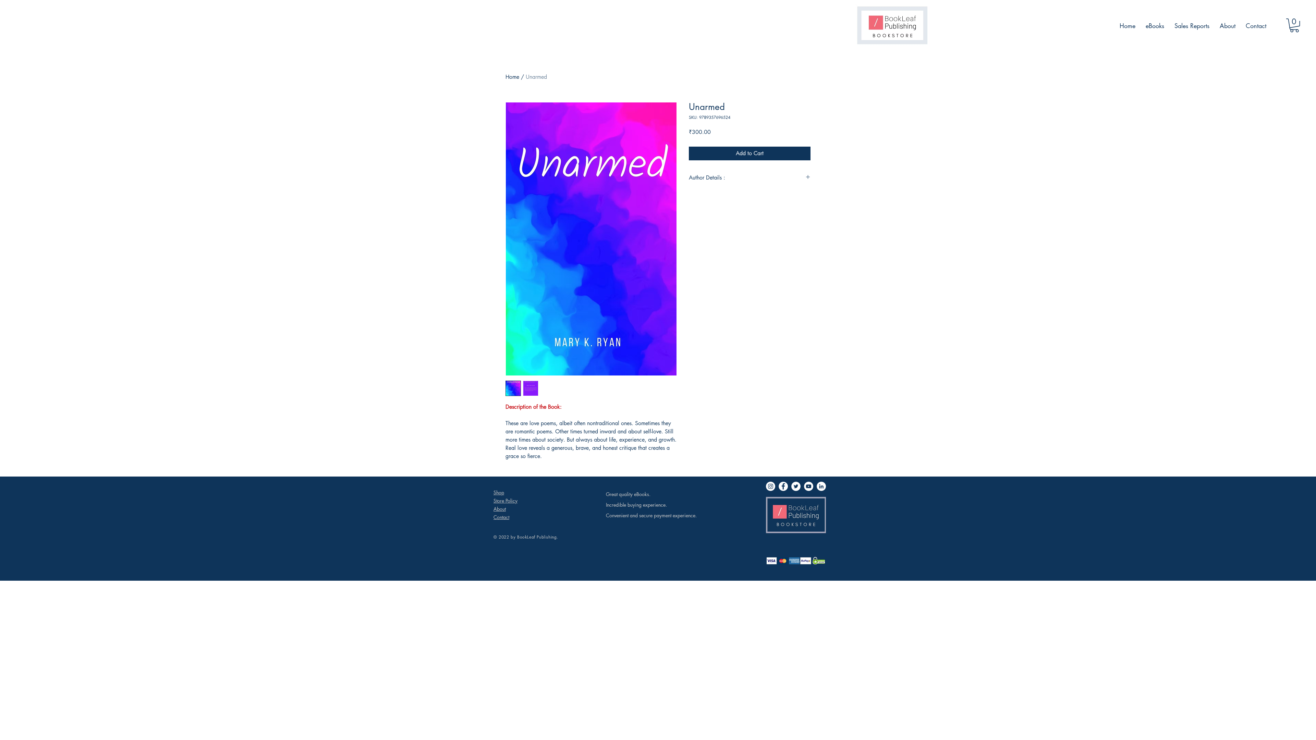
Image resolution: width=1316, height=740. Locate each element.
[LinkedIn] (821, 486)
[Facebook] (783, 486)
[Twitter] (796, 486)
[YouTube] (808, 486)
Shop (499, 492)
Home (512, 77)
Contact (501, 517)
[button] (1294, 25)
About (500, 509)
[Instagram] (770, 486)
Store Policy (505, 500)
